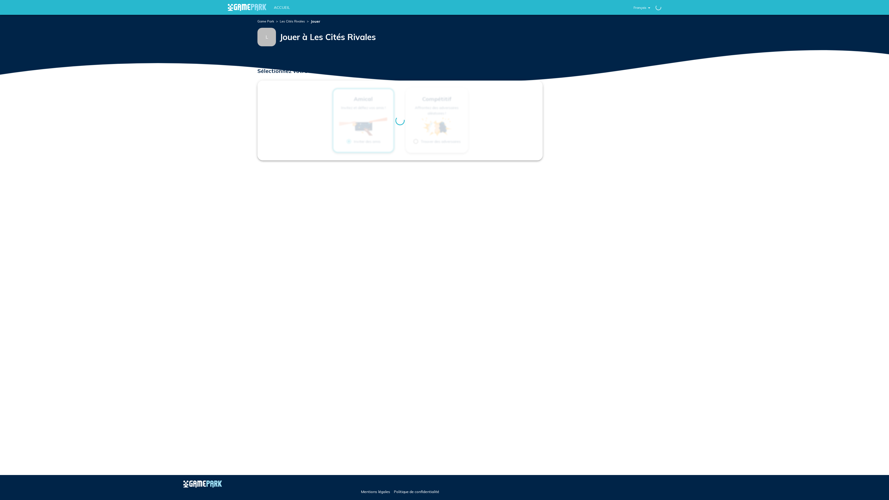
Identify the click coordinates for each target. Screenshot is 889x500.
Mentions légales (375, 491)
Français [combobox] (640, 8)
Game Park (265, 21)
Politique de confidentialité (416, 491)
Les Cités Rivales (292, 21)
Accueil (282, 7)
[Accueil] (247, 7)
